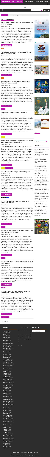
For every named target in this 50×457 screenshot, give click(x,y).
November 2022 (6, 401)
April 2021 (5, 430)
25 (20, 340)
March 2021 (5, 432)
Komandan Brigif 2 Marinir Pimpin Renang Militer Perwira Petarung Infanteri (15, 82)
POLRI (3, 48)
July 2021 (5, 426)
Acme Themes (38, 455)
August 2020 (6, 443)
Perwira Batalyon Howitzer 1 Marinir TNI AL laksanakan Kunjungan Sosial (41, 159)
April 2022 (5, 412)
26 (22, 340)
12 (22, 336)
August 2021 (6, 424)
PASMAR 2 (3, 108)
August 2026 (6, 331)
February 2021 (6, 433)
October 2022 (6, 402)
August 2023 (6, 387)
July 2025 (5, 351)
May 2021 (5, 429)
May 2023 (5, 391)
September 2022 (7, 404)
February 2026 (6, 340)
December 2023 (6, 381)
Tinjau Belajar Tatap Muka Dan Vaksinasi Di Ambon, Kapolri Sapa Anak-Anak (16, 52)
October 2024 (6, 365)
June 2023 (5, 390)
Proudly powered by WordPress (16, 455)
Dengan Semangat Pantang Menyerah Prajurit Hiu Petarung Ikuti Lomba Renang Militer (15, 291)
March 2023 (5, 395)
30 (30, 340)
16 (30, 336)
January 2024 (6, 379)
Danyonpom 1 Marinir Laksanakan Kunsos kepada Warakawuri (41, 184)
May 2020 (5, 448)
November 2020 (6, 438)
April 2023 (5, 393)
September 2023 (7, 385)
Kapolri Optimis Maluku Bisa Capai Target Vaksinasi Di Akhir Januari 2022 (17, 23)
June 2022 (5, 409)
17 (18, 338)
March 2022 (5, 413)
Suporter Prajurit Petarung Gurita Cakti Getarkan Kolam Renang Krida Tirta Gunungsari (17, 231)
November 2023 (6, 382)
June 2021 (5, 427)
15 (28, 336)
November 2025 (6, 345)
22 (28, 338)
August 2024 (6, 368)
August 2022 (6, 405)
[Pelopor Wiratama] (2, 10)
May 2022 (5, 410)
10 (18, 336)
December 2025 (6, 343)
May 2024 (5, 373)
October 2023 (6, 384)
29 (28, 340)
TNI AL (7, 197)
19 (22, 338)
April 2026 (5, 337)
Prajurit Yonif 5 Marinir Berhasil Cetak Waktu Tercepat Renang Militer (17, 262)
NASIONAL (3, 197)
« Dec (19, 345)
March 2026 (5, 339)
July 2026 (5, 332)
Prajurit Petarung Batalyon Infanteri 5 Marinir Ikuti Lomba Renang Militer (15, 201)
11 (20, 336)
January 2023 (6, 398)
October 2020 (6, 440)
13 (24, 336)
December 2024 (6, 362)
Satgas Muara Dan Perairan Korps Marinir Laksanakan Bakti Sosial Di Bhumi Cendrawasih (17, 141)
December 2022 (6, 399)
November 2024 (6, 363)
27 (24, 340)
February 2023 (6, 396)
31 (18, 342)
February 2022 (6, 415)
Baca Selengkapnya (6, 45)
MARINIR (6, 167)
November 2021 (6, 419)
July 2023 (5, 388)
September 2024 (7, 367)
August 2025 (6, 349)
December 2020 (6, 437)
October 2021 (6, 421)
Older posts (5, 321)
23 (30, 338)
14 (26, 336)
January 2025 (6, 360)
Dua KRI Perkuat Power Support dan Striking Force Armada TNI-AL (16, 172)
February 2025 (6, 359)
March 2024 (5, 376)
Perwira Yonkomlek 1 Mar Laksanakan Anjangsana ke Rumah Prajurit (40, 166)
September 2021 (7, 423)
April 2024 (5, 374)
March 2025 (5, 357)
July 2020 (5, 444)
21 (26, 338)
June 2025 (5, 353)
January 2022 (6, 416)
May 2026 (5, 335)
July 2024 (5, 370)
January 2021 (6, 435)
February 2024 (6, 377)
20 (24, 338)
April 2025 (5, 356)
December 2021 (6, 418)
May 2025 (5, 354)
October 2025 (6, 346)
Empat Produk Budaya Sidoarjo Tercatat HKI (14, 112)
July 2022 (5, 407)
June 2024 (5, 371)
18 (20, 338)
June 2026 (5, 334)
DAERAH (3, 136)
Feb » (22, 345)
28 (26, 340)
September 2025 (7, 348)
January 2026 (6, 342)
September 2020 (7, 441)
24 (18, 340)
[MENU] (49, 10)
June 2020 (5, 446)
